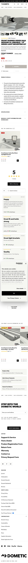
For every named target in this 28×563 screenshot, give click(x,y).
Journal (3, 473)
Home (2, 7)
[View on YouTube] (10, 464)
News (7, 533)
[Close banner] (25, 263)
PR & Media (8, 529)
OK (14, 293)
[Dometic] (5, 4)
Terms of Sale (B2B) (5, 506)
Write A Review (14, 184)
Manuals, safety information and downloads (11, 119)
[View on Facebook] (6, 464)
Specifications (5, 112)
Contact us (5, 454)
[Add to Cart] (18, 161)
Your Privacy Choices (13, 298)
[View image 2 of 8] (7, 34)
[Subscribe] (25, 412)
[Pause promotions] (2, 1)
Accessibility (4, 496)
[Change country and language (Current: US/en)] (26, 1)
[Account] (18, 4)
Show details (20, 288)
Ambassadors (4, 476)
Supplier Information (6, 536)
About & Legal (4, 490)
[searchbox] (17, 190)
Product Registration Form (12, 444)
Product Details (5, 77)
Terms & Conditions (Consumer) (8, 509)
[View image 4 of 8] (16, 34)
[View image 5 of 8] (21, 34)
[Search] (14, 4)
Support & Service (8, 437)
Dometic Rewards (5, 480)
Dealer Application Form (11, 539)
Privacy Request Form (10, 457)
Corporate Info (5, 516)
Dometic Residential (10, 483)
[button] (4, 71)
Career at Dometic (10, 526)
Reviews (3, 486)
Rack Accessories (18, 7)
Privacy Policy (4, 493)
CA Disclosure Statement (7, 500)
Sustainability (4, 523)
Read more (3, 50)
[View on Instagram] (2, 464)
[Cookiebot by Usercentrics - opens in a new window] (16, 264)
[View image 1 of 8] (3, 34)
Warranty (5, 451)
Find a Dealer (6, 441)
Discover (3, 470)
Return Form (6, 447)
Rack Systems (8, 7)
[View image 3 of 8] (12, 34)
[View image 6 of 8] (25, 34)
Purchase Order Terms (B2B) (7, 503)
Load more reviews (14, 307)
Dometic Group (9, 519)
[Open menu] (26, 4)
